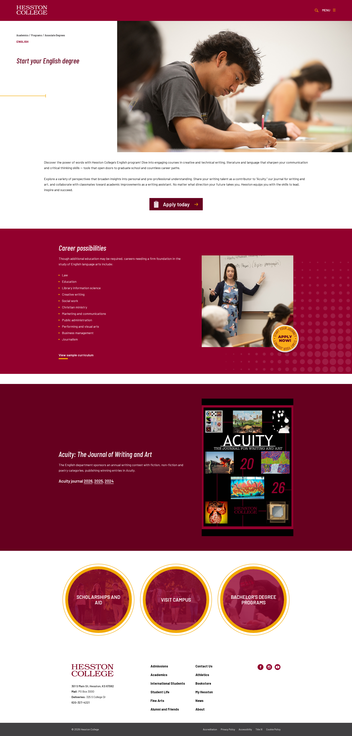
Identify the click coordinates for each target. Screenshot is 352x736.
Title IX (259, 729)
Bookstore (203, 683)
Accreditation (210, 729)
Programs (36, 35)
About (200, 709)
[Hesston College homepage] (31, 10)
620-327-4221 (81, 702)
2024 (109, 481)
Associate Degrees (55, 35)
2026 (88, 481)
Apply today (176, 204)
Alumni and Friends (165, 709)
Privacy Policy (228, 729)
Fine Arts (157, 701)
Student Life (160, 692)
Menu (326, 10)
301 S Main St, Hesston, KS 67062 (93, 686)
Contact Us (203, 666)
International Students (168, 683)
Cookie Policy (273, 729)
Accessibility (245, 729)
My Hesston (204, 692)
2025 (98, 481)
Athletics (202, 675)
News (199, 701)
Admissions (159, 666)
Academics (22, 35)
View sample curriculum (76, 355)
